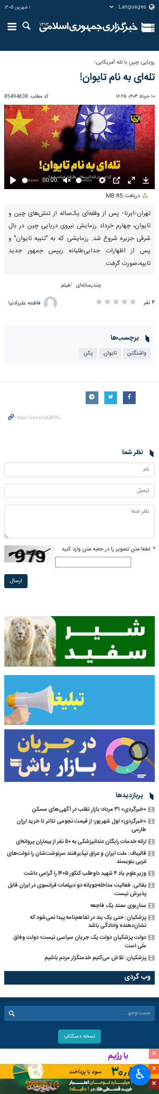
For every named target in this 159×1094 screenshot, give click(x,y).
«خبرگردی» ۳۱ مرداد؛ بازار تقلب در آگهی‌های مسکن (89, 809)
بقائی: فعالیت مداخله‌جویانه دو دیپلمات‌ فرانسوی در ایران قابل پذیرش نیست (77, 889)
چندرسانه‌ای (88, 285)
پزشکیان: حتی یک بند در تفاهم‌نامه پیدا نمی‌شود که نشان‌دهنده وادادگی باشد (88, 921)
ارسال (16, 581)
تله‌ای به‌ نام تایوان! (117, 77)
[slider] (30, 180)
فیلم (65, 285)
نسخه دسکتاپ (79, 1036)
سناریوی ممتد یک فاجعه (118, 905)
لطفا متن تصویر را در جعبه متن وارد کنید (108, 549)
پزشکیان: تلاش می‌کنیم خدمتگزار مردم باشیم (95, 958)
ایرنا (88, 27)
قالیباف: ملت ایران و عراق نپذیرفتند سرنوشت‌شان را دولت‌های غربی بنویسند (76, 857)
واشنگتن (136, 353)
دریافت (124, 196)
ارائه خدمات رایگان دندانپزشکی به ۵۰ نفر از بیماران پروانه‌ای (81, 841)
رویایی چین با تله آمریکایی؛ (124, 62)
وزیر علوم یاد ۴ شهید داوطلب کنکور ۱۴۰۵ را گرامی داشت (85, 873)
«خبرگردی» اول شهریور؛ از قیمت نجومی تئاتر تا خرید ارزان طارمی (81, 825)
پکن (88, 353)
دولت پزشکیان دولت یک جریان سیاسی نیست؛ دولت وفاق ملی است (79, 941)
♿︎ (140, 1074)
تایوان (110, 353)
